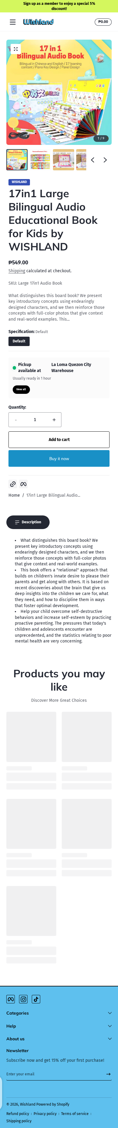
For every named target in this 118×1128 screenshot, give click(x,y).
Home (14, 495)
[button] (102, 22)
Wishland (27, 1104)
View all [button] (21, 389)
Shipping (16, 270)
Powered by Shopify (52, 1104)
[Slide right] (105, 159)
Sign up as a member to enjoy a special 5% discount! (59, 6)
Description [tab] (31, 522)
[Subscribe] (106, 1074)
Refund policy (17, 1114)
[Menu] (12, 22)
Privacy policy (45, 1114)
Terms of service (75, 1114)
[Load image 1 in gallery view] (17, 159)
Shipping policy (18, 1121)
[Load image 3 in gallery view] (63, 159)
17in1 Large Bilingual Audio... (53, 495)
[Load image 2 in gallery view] (40, 159)
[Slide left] (92, 159)
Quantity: (17, 407)
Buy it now (59, 458)
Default (19, 341)
